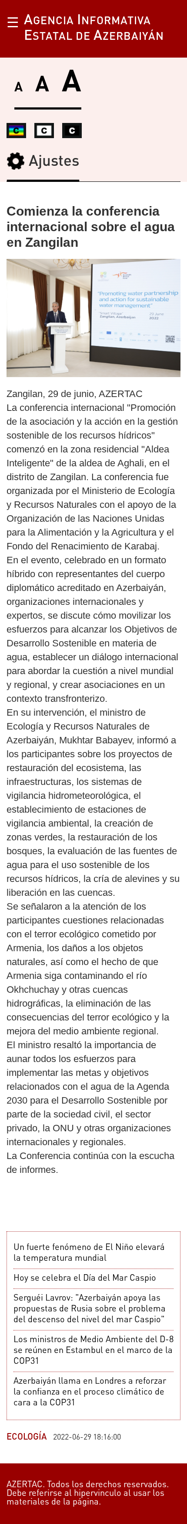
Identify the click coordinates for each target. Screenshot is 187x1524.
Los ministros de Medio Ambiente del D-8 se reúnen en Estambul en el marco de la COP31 (93, 1351)
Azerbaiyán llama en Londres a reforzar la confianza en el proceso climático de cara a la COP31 (89, 1392)
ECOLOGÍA (27, 1437)
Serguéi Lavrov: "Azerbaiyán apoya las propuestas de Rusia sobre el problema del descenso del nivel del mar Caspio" (89, 1309)
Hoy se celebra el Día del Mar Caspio (84, 1278)
